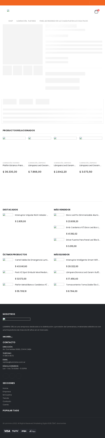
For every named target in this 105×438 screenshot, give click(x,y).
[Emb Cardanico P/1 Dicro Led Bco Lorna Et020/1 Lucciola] (59, 231)
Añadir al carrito (21, 141)
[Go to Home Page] (4, 21)
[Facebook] (92, 2)
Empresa (7, 391)
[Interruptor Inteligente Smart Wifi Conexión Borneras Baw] (59, 263)
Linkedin (18, 376)
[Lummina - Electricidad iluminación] (20, 11)
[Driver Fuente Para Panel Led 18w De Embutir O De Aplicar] (59, 243)
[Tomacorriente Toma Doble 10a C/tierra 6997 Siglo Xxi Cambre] (59, 288)
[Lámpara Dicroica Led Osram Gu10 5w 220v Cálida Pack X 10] (59, 276)
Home (5, 388)
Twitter (12, 376)
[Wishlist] (89, 11)
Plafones (16, 163)
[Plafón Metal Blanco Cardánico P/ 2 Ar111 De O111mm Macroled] (8, 288)
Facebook (5, 376)
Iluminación (7, 163)
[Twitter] (96, 2)
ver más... (7, 336)
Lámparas (42, 163)
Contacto (7, 401)
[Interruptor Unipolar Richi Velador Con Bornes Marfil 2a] (8, 218)
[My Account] (83, 11)
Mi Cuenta (7, 395)
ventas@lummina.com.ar (14, 362)
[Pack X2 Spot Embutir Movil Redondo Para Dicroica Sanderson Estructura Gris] (8, 276)
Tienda (6, 398)
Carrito (6, 404)
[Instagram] (100, 2)
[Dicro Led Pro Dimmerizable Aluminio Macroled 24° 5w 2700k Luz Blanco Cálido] (59, 218)
